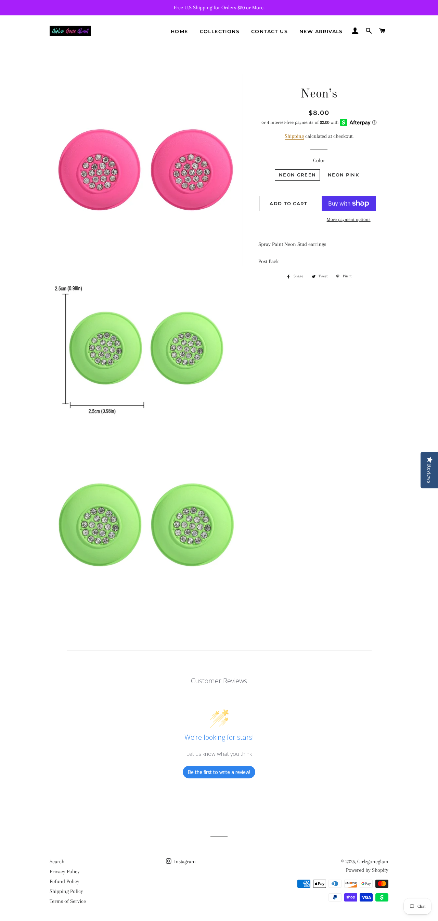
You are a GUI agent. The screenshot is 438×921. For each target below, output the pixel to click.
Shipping (294, 136)
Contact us (269, 31)
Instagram (184, 861)
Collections (220, 31)
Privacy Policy (65, 871)
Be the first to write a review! (219, 772)
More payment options (349, 219)
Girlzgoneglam (372, 861)
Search (57, 861)
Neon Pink (343, 174)
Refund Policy (64, 881)
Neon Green (297, 174)
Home (179, 31)
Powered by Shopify (367, 870)
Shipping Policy (66, 891)
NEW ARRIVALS (321, 31)
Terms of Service (68, 901)
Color (319, 160)
